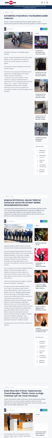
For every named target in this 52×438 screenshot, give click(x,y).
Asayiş (12, 12)
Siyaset (12, 387)
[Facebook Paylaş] (41, 29)
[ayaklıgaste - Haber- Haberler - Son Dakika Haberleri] (10, 2)
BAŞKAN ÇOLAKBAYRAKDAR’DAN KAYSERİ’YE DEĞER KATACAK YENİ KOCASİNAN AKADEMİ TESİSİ (30, 7)
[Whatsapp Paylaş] (46, 29)
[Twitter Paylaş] (44, 29)
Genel (12, 196)
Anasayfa (7, 12)
